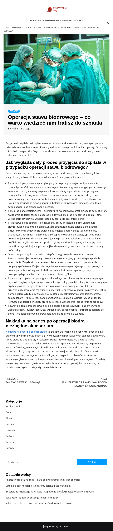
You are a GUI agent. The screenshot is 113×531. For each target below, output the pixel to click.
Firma (68, 20)
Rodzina (60, 20)
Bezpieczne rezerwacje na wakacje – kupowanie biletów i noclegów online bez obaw (50, 491)
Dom (32, 20)
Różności (40, 20)
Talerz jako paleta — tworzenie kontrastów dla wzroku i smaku (39, 503)
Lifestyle (77, 20)
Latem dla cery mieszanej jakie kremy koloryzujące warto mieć (39, 485)
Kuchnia (10, 424)
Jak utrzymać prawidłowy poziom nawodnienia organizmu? (84, 382)
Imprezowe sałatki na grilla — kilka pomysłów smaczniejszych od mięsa (43, 479)
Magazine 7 (50, 526)
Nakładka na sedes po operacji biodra (26, 331)
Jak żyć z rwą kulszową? (23, 381)
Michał (15, 128)
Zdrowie (51, 20)
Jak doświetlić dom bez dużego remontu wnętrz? (32, 497)
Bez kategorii (13, 406)
